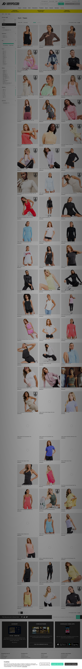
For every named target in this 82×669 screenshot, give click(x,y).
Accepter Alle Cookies (57, 664)
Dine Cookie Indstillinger (71, 664)
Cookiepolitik (24, 666)
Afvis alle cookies (45, 664)
